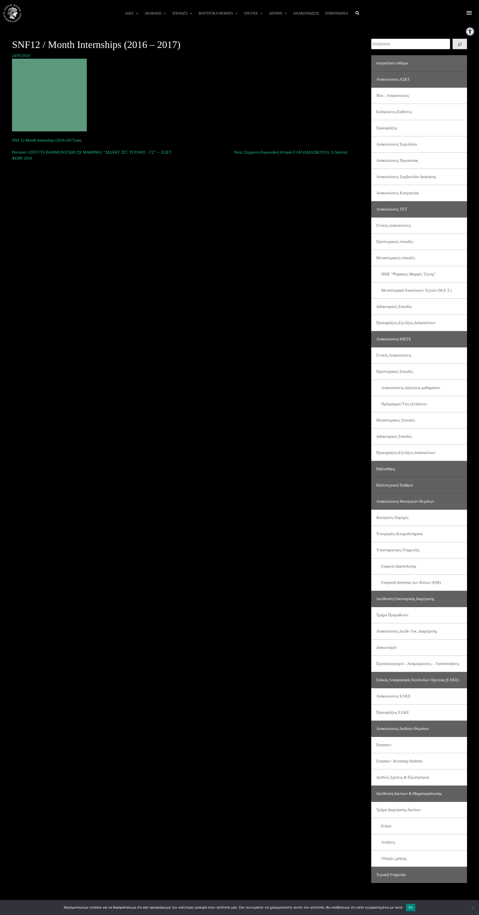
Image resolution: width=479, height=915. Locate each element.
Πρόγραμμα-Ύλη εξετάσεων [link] (404, 404)
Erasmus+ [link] (384, 745)
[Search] (460, 44)
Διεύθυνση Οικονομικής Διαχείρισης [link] (405, 599)
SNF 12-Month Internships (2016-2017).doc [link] (47, 140)
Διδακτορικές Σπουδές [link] (394, 306)
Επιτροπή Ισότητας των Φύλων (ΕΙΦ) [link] (411, 582)
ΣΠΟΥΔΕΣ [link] (180, 13)
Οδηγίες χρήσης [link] (394, 858)
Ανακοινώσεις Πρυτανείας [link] (397, 160)
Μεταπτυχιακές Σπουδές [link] (395, 420)
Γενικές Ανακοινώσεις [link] (393, 355)
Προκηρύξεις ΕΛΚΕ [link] (392, 712)
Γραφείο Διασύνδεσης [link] (398, 566)
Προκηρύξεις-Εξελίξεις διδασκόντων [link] (405, 453)
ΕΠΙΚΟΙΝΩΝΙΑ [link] (336, 13)
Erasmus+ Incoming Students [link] (399, 761)
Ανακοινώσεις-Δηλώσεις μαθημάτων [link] (410, 388)
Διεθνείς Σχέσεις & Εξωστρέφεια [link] (402, 777)
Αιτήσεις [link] (388, 842)
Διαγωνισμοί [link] (386, 647)
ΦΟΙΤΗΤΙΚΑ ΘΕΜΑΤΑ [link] (216, 13)
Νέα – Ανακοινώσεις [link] (392, 95)
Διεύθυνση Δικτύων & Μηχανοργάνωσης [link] (409, 793)
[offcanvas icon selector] (469, 13)
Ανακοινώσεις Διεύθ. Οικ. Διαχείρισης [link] (406, 631)
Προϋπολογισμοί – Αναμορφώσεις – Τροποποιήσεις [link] (417, 664)
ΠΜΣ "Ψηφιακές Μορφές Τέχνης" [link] (408, 274)
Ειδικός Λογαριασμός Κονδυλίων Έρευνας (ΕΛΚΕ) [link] (417, 680)
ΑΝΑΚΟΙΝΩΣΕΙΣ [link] (306, 13)
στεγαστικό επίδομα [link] (392, 63)
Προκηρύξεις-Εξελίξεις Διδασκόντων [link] (406, 323)
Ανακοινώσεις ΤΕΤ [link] (391, 209)
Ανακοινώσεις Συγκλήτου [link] (396, 144)
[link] (470, 31)
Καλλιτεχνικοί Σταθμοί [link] (394, 485)
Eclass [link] (386, 826)
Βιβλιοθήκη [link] (385, 469)
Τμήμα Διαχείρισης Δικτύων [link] (398, 810)
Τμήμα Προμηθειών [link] (392, 615)
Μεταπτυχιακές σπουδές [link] (395, 258)
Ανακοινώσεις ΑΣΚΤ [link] (393, 79)
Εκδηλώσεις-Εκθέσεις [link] (394, 112)
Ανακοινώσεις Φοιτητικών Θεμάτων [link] (405, 501)
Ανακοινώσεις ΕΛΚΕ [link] (393, 696)
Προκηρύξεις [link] (386, 128)
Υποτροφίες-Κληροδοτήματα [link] (399, 534)
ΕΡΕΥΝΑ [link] (251, 13)
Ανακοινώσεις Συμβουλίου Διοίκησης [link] (406, 177)
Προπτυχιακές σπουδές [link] (394, 241)
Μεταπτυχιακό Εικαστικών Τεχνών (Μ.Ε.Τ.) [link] (416, 290)
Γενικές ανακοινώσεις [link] (393, 225)
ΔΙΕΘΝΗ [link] (275, 13)
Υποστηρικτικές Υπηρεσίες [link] (398, 550)
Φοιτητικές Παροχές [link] (392, 517)
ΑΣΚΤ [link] (129, 13)
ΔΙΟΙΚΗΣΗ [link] (153, 13)
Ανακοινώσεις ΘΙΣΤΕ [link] (393, 339)
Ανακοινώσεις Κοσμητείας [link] (397, 193)
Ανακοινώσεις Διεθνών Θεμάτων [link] (402, 728)
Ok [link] (410, 907)
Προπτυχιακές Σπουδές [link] (394, 371)
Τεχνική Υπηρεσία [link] (390, 875)
